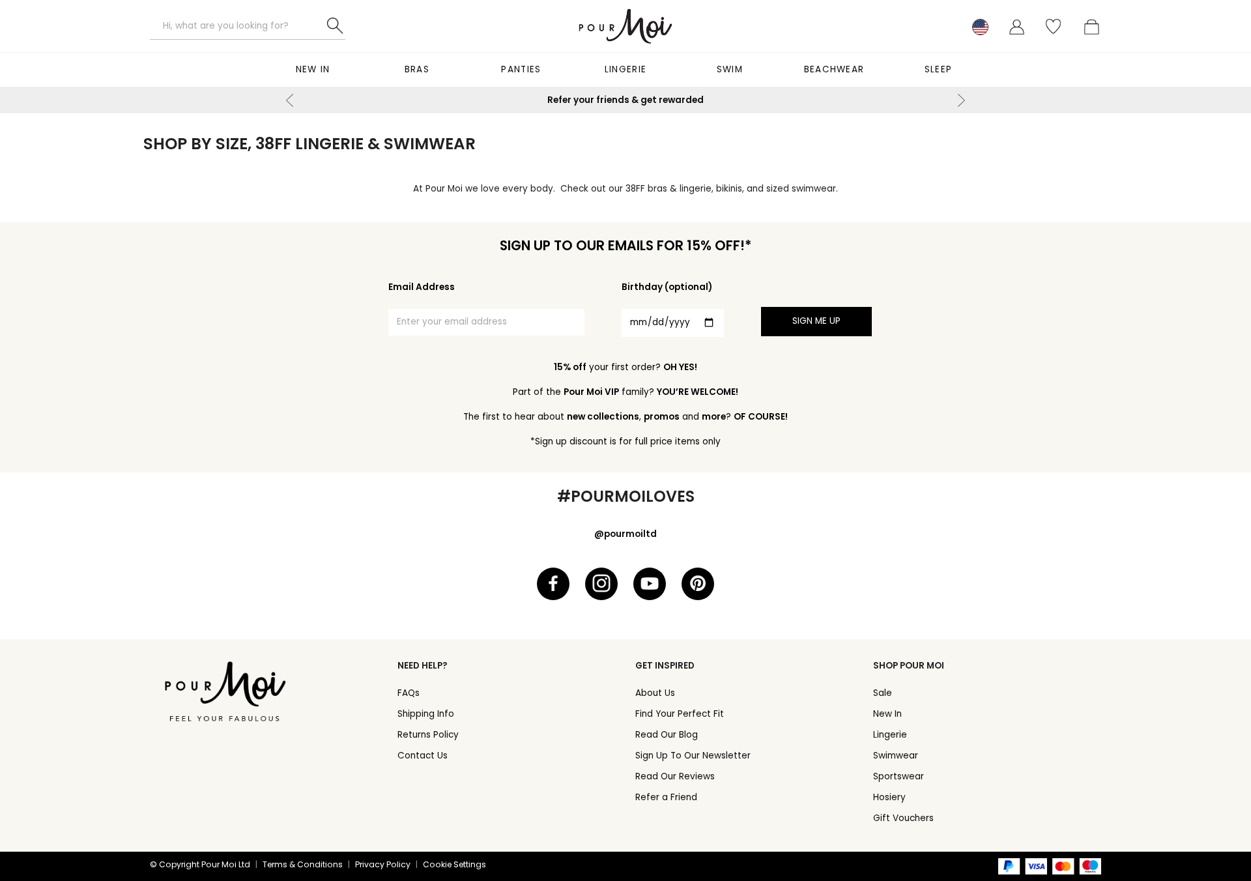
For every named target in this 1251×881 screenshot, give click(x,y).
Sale (882, 693)
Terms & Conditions (303, 864)
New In (313, 69)
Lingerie (625, 69)
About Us (655, 693)
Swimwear (895, 755)
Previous (289, 100)
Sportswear (898, 776)
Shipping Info (425, 714)
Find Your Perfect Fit (679, 714)
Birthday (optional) (667, 287)
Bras (417, 69)
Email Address (421, 287)
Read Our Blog (666, 735)
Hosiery (889, 797)
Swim (730, 69)
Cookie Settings (454, 864)
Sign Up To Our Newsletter (693, 755)
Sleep (939, 69)
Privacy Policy (382, 864)
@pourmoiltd (625, 534)
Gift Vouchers (903, 818)
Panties (521, 69)
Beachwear (834, 69)
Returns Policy (428, 735)
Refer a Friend (666, 797)
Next (961, 100)
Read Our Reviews (675, 776)
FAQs (408, 693)
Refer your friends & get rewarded (625, 100)
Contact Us (422, 755)
